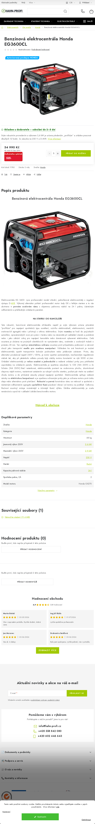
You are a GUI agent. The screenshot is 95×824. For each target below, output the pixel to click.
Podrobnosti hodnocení (41, 49)
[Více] (88, 21)
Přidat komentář (27, 582)
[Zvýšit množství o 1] (58, 153)
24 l (90, 470)
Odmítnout (86, 820)
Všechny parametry (46, 490)
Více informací (54, 138)
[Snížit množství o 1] (49, 153)
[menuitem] (14, 21)
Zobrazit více (48, 650)
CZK (71, 2)
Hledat (65, 11)
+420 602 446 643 (50, 736)
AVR (13, 303)
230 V (89, 457)
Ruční (89, 464)
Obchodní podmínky (9, 2)
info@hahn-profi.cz (50, 726)
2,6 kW (88, 444)
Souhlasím (41, 817)
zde (57, 807)
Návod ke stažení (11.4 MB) (17, 517)
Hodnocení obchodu (47, 598)
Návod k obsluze (47, 405)
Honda (43, 167)
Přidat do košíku (76, 153)
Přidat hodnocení (31, 549)
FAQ (23, 2)
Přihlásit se (77, 693)
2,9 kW (88, 451)
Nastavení (6, 812)
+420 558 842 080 (83, 11)
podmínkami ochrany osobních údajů (45, 700)
